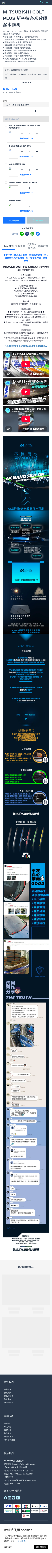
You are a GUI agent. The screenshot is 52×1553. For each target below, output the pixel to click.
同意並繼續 (41, 1547)
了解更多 (21, 1541)
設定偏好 (8, 1547)
